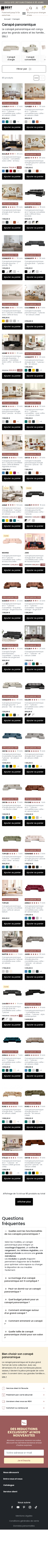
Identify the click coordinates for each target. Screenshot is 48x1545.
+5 (41, 664)
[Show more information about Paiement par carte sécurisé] (44, 1395)
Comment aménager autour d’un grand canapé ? (21, 1312)
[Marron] (14, 171)
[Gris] (26, 121)
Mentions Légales (24, 1515)
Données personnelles (24, 1526)
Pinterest (24, 1507)
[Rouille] (37, 171)
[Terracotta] (37, 121)
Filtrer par (22, 68)
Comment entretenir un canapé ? (23, 1322)
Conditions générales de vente (24, 1521)
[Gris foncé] (14, 121)
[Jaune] (3, 321)
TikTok (36, 1507)
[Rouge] (10, 171)
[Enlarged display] (42, 78)
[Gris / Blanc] (29, 520)
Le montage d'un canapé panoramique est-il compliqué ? (21, 1280)
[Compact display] (36, 77)
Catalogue (8, 1485)
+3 (18, 271)
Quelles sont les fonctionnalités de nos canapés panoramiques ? (23, 1233)
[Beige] (29, 121)
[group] (11, 51)
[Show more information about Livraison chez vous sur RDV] (44, 1401)
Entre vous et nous (12, 1479)
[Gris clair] (10, 121)
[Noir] (7, 171)
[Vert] (7, 121)
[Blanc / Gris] (7, 271)
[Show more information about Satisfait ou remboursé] (44, 1408)
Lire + (4, 1376)
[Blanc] (14, 1173)
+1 (40, 122)
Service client (10, 1491)
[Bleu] (3, 121)
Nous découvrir (11, 1472)
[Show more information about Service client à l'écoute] (44, 1388)
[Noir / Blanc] (29, 715)
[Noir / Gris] (26, 222)
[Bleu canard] (14, 520)
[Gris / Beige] (33, 222)
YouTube (18, 1507)
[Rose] (29, 663)
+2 (18, 122)
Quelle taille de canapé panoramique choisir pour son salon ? (23, 1334)
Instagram (30, 1507)
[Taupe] (7, 321)
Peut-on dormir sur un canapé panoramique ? (22, 1290)
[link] (24, 2)
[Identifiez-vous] (37, 8)
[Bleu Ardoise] (33, 121)
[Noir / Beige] (37, 222)
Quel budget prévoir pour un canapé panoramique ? (21, 1301)
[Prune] (14, 473)
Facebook (12, 1507)
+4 (18, 171)
